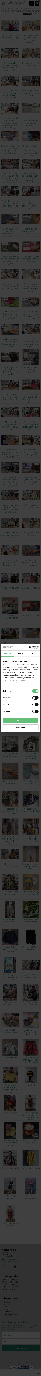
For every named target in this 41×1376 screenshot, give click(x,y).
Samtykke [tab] (7, 653)
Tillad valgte (20, 727)
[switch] (35, 698)
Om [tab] (33, 653)
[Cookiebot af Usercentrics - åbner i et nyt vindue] (29, 647)
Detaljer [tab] (20, 653)
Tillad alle (20, 721)
